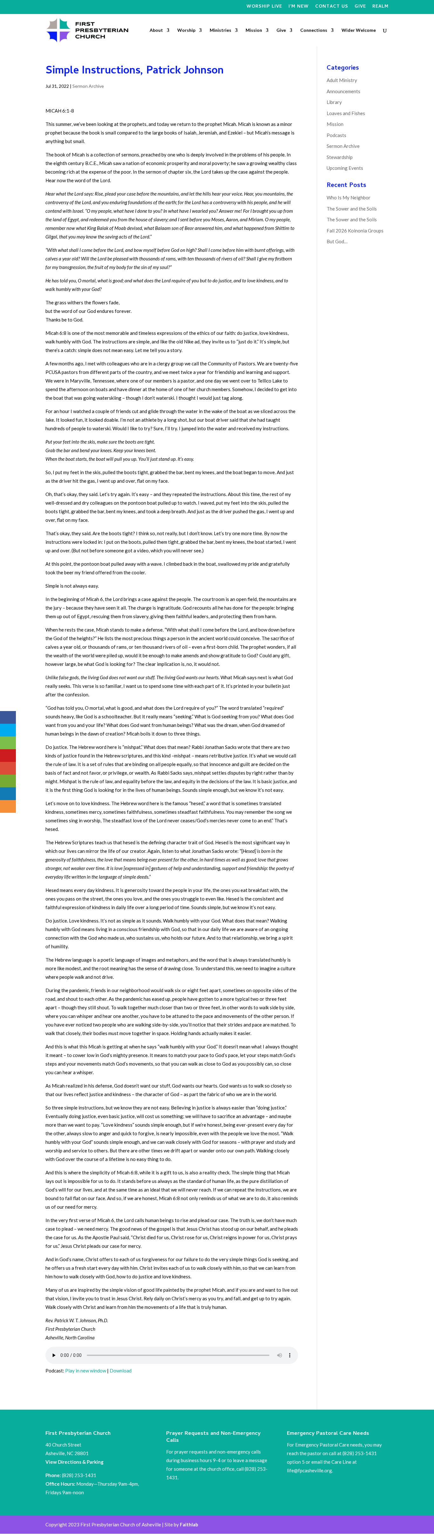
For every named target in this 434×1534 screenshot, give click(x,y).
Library (334, 102)
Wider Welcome (359, 30)
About (156, 30)
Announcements (343, 91)
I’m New (298, 7)
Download (121, 1370)
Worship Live (264, 7)
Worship (186, 30)
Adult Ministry (342, 80)
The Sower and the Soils (352, 208)
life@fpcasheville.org (309, 1470)
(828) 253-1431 (79, 1475)
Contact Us (331, 7)
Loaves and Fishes (346, 113)
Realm (380, 7)
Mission (254, 30)
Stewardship (340, 157)
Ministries (220, 30)
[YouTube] (237, 8)
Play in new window (85, 1370)
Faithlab (189, 1524)
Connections (313, 30)
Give (360, 7)
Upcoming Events (345, 168)
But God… (337, 241)
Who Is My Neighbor (348, 197)
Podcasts (336, 135)
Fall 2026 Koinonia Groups (355, 230)
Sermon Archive (88, 86)
